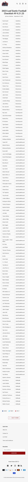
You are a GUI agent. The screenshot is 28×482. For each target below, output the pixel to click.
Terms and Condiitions (8, 440)
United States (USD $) (13, 461)
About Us (5, 429)
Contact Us (5, 433)
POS (13, 477)
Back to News (15, 417)
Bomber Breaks (9, 477)
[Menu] (25, 3)
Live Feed (5, 437)
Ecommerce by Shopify (20, 477)
